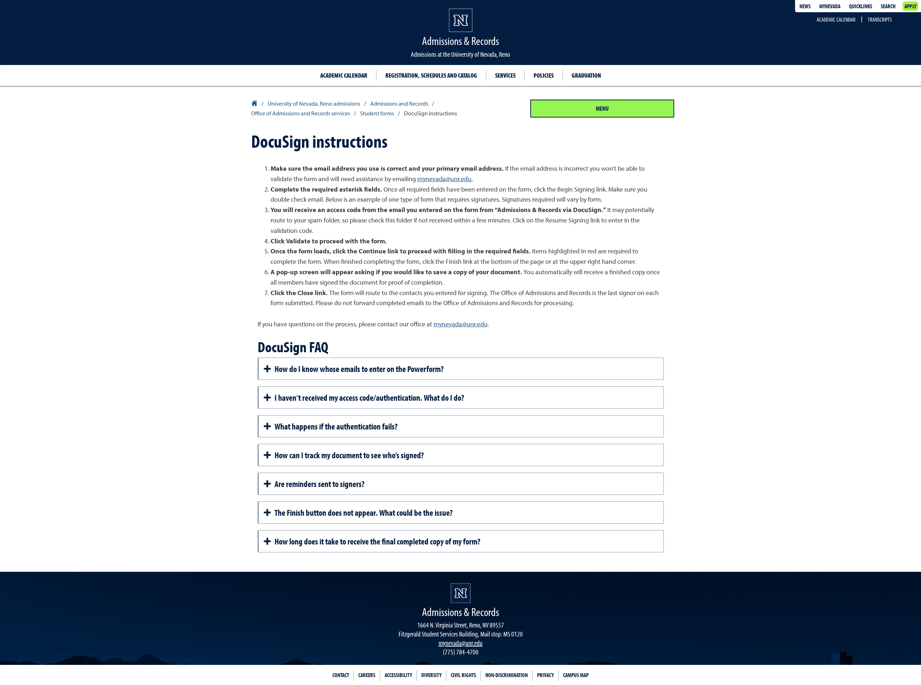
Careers (366, 675)
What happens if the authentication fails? (336, 426)
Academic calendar (343, 75)
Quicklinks (860, 6)
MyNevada (829, 6)
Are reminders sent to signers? (319, 483)
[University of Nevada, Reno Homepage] (461, 593)
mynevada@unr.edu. (445, 179)
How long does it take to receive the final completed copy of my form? (377, 541)
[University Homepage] (255, 104)
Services (505, 75)
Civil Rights (463, 675)
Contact (340, 675)
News (805, 6)
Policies (544, 75)
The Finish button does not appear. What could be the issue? (364, 512)
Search (888, 6)
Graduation (586, 75)
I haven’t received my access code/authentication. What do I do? (369, 397)
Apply (910, 6)
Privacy (545, 675)
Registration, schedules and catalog (431, 75)
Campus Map (576, 675)
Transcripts (880, 19)
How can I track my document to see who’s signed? (349, 455)
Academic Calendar (836, 19)
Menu (602, 108)
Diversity (431, 675)
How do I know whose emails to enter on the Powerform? (359, 368)
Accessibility (398, 675)
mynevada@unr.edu (460, 324)
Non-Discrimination (506, 675)
